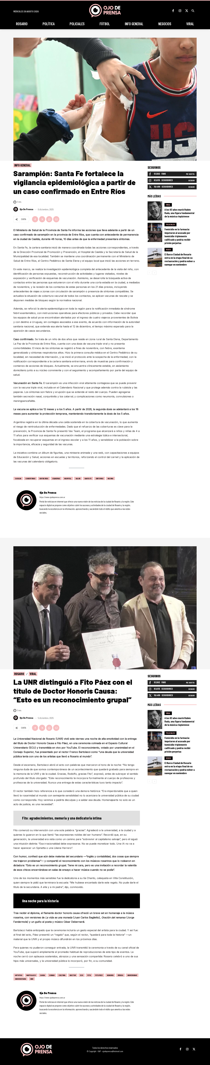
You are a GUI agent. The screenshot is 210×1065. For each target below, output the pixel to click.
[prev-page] (149, 273)
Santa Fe (88, 478)
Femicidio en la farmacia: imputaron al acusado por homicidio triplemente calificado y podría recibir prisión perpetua (177, 236)
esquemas (56, 478)
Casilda (18, 478)
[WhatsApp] (49, 219)
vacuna (110, 478)
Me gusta (190, 174)
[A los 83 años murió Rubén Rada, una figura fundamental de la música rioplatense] (155, 211)
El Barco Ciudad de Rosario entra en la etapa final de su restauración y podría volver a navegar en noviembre (179, 259)
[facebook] (41, 517)
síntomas (99, 478)
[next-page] (154, 273)
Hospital (67, 478)
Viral (168, 205)
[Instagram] (179, 10)
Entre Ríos (44, 478)
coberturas (30, 478)
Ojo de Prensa (26, 209)
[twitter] (49, 517)
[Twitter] (186, 10)
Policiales (170, 224)
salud (78, 478)
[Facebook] (173, 10)
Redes (168, 249)
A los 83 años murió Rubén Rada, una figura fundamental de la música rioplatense (179, 213)
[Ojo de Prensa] (16, 209)
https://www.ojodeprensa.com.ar (52, 497)
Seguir (191, 180)
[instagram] (45, 517)
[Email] (56, 219)
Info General (22, 165)
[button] (193, 10)
